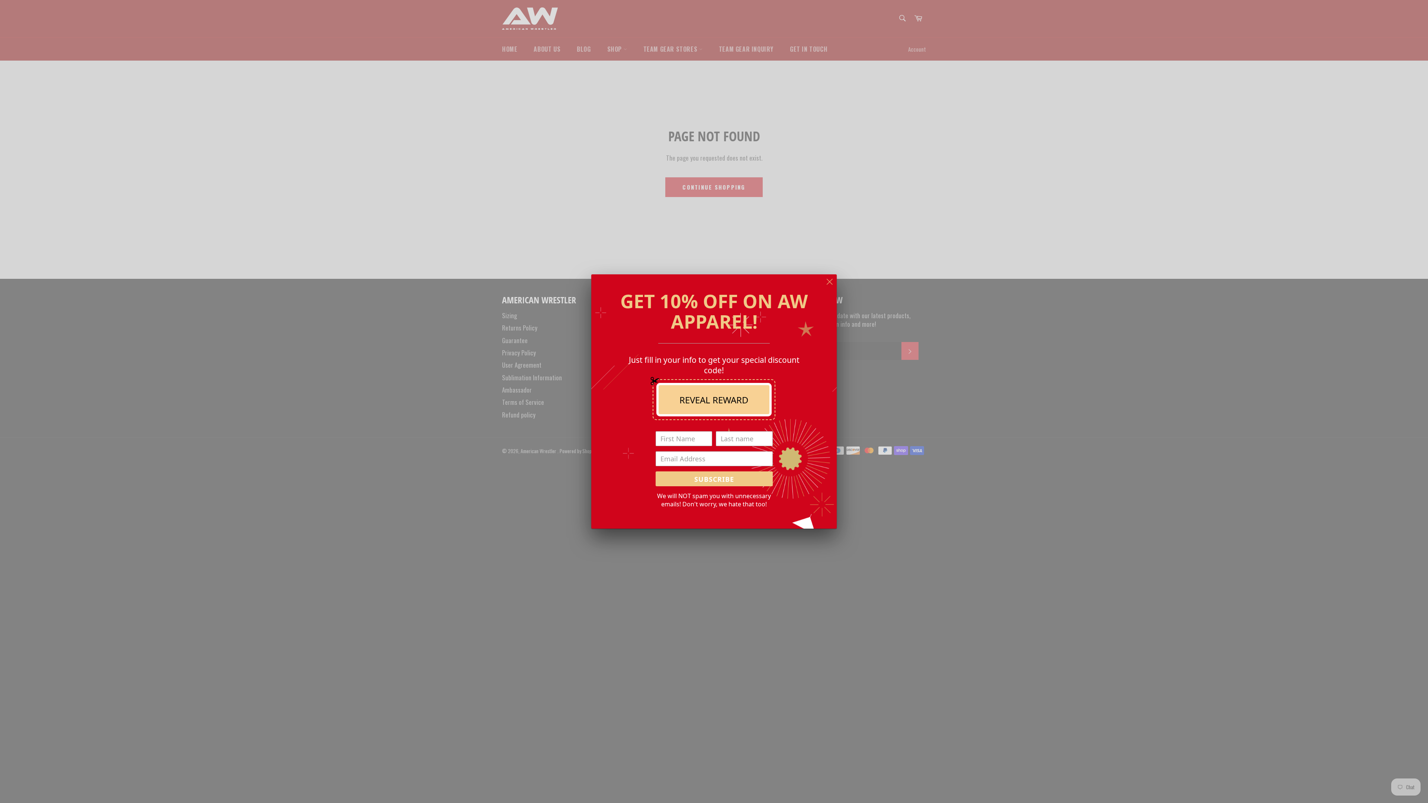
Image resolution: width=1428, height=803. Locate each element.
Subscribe (714, 479)
